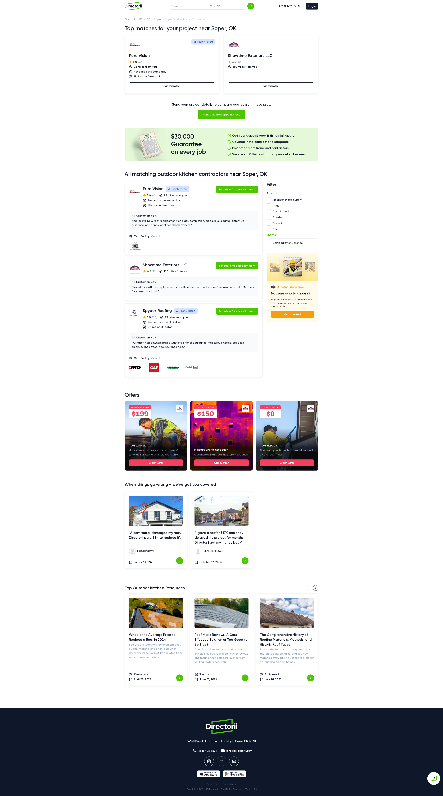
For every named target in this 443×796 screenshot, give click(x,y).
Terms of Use (213, 784)
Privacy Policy (229, 784)
